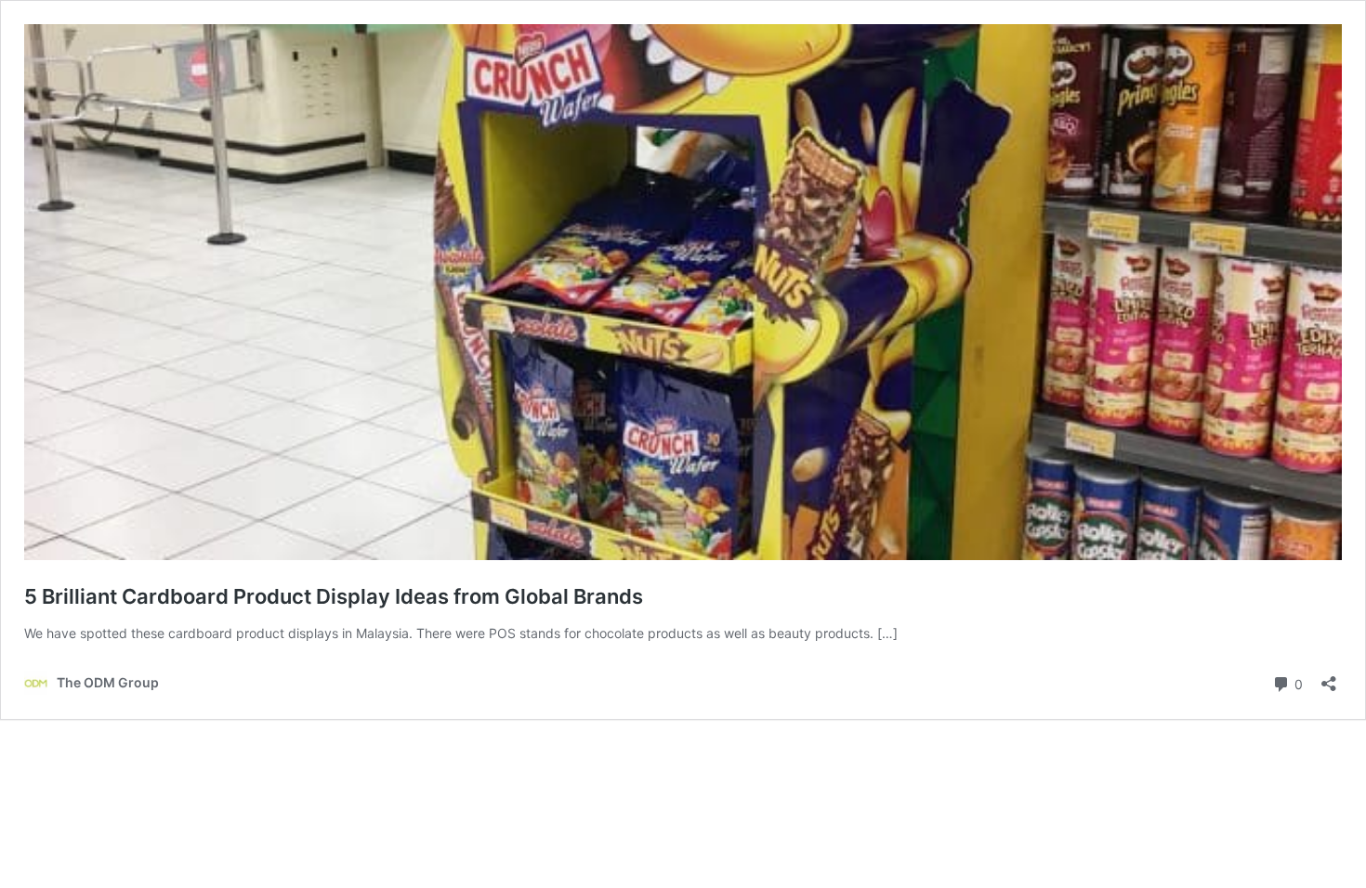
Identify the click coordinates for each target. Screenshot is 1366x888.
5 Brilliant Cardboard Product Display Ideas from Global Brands (333, 596)
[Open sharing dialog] (1329, 677)
